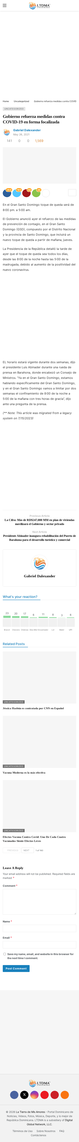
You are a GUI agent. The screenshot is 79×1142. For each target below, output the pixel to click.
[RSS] (65, 1095)
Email (7, 937)
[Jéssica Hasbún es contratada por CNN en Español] (39, 677)
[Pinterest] (55, 1095)
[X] (24, 1095)
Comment (10, 885)
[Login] (73, 5)
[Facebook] (14, 1095)
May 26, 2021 (21, 134)
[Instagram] (34, 1095)
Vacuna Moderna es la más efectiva (24, 772)
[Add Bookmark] (72, 192)
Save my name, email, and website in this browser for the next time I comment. (40, 956)
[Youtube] (44, 1095)
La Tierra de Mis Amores (30, 1111)
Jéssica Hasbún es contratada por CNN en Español (33, 708)
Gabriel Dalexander (27, 130)
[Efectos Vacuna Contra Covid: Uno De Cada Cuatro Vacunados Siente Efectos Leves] (39, 806)
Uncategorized (14, 109)
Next (26, 850)
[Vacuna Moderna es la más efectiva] (39, 742)
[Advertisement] (39, 55)
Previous (12, 850)
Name (7, 921)
